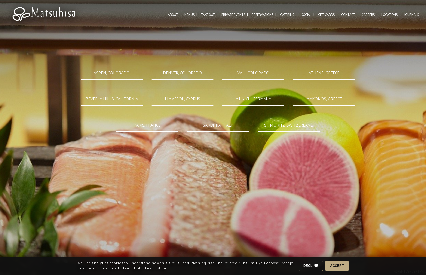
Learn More (155, 268)
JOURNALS (411, 14)
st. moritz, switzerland (289, 125)
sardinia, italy (218, 125)
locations (390, 14)
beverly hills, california (112, 99)
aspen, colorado (112, 73)
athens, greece (324, 73)
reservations (264, 14)
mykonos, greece (324, 99)
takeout (209, 14)
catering (288, 14)
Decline (311, 266)
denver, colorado (182, 73)
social (307, 14)
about (174, 14)
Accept (337, 266)
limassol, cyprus (182, 99)
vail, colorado (253, 73)
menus (190, 14)
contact (349, 14)
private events (234, 14)
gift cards (327, 14)
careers (369, 14)
